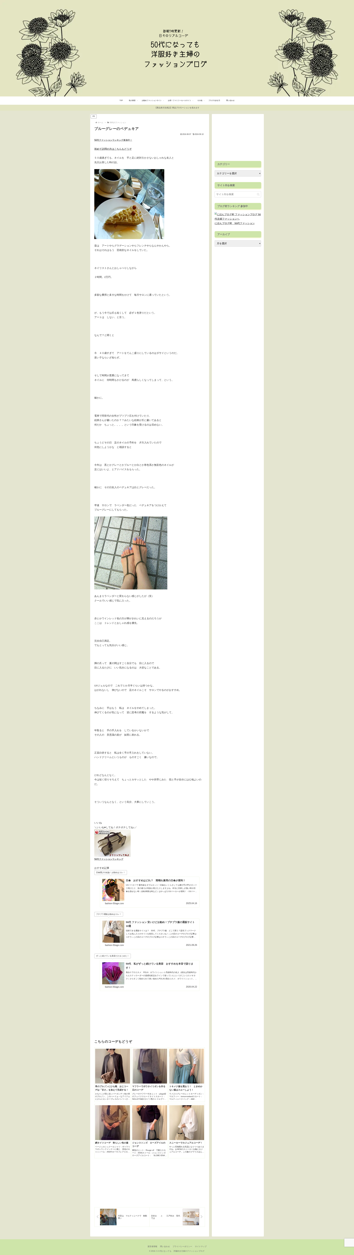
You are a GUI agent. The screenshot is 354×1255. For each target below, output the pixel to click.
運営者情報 (152, 1246)
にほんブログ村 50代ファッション (235, 223)
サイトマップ (201, 1246)
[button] (258, 194)
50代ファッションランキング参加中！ (113, 140)
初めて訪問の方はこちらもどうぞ (113, 149)
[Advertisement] (149, 1014)
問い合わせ (165, 1246)
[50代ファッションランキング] (112, 843)
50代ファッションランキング (108, 859)
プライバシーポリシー (182, 1246)
